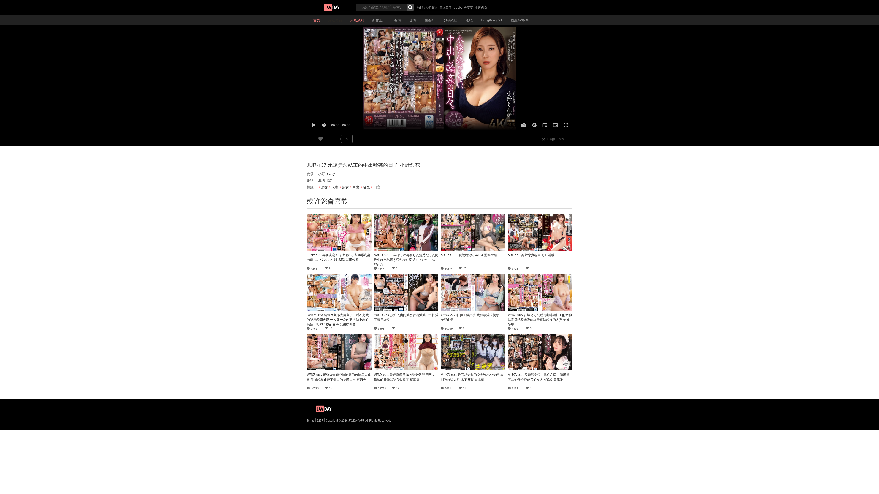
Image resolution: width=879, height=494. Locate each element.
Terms (310, 420)
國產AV (430, 20)
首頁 (316, 20)
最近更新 (335, 20)
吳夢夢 (468, 7)
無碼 (412, 20)
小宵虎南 (481, 7)
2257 (320, 420)
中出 (356, 187)
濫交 (324, 187)
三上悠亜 (446, 7)
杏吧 (469, 20)
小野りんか (326, 173)
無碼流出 (451, 20)
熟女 (345, 187)
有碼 (397, 20)
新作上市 (379, 20)
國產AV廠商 (520, 20)
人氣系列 (357, 20)
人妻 (334, 187)
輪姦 (366, 187)
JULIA (458, 7)
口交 (377, 187)
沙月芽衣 (432, 7)
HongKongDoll (491, 20)
